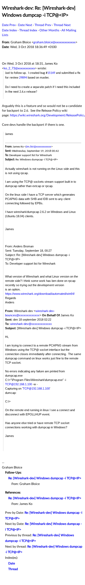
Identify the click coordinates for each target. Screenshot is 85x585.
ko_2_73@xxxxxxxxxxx (19, 68)
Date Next (25, 25)
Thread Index (28, 30)
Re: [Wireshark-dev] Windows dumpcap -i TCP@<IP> (44, 478)
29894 (23, 77)
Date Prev (9, 25)
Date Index (9, 30)
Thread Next (62, 25)
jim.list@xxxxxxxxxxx (38, 146)
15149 (51, 73)
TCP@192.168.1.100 (18, 384)
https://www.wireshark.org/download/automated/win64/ (40, 293)
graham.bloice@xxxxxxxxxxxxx (54, 42)
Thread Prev (43, 25)
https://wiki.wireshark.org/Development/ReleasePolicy (47, 115)
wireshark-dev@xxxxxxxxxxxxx (31, 324)
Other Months (49, 30)
